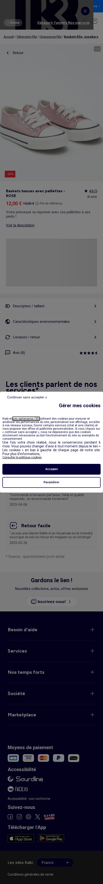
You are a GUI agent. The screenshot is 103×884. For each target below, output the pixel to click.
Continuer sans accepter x (27, 397)
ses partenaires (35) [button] (26, 418)
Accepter (51, 469)
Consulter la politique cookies (22, 457)
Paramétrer (51, 482)
